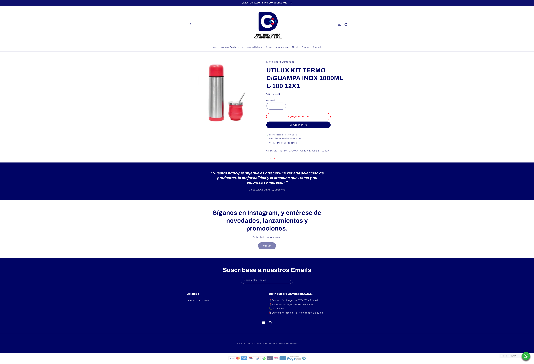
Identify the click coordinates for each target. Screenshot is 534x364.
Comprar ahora (298, 125)
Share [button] (272, 158)
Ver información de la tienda (283, 143)
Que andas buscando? (198, 300)
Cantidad (270, 100)
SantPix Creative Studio (288, 343)
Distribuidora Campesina (253, 343)
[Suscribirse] (290, 280)
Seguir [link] (267, 246)
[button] (190, 24)
